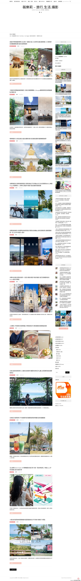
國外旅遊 (57, 362)
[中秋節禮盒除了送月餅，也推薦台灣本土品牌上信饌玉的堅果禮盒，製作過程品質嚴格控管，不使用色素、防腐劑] (63, 318)
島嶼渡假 (60, 1)
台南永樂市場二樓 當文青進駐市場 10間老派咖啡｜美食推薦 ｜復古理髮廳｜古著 (65, 283)
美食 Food (23, 1)
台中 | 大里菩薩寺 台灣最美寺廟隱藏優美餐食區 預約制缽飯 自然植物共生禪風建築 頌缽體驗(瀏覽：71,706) (63, 204)
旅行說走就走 (17, 1)
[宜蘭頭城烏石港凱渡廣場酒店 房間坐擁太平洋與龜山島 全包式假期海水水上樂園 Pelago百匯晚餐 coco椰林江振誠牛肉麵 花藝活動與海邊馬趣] (31, 204)
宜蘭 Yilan (12, 187)
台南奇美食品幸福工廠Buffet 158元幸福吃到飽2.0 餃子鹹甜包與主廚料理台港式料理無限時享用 (65, 269)
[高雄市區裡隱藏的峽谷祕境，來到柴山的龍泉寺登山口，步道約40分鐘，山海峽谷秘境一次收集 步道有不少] (58, 324)
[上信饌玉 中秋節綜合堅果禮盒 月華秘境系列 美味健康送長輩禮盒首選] (31, 344)
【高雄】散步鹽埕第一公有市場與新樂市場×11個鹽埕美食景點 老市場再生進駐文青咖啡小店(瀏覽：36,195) (63, 237)
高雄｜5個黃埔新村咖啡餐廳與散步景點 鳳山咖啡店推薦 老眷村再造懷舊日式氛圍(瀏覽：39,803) (63, 218)
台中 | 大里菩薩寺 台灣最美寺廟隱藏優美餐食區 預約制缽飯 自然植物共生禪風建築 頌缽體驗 (65, 278)
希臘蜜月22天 (49, 1)
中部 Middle (58, 356)
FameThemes (69, 577)
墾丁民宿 (58, 353)
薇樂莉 (18, 46)
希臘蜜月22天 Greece (59, 364)
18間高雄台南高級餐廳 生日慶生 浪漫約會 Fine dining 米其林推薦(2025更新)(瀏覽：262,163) (62, 200)
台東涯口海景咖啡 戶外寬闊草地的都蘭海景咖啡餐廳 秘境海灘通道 (27, 418)
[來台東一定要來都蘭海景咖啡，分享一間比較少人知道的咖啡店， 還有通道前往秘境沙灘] (63, 324)
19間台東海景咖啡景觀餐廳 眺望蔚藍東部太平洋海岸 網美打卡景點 (27, 519)
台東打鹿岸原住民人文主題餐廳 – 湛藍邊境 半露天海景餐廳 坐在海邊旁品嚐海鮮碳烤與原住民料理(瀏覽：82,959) (63, 209)
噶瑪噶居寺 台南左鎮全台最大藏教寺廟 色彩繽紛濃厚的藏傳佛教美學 (28, 138)
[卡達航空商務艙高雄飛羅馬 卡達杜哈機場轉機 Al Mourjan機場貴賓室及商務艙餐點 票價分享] (31, 110)
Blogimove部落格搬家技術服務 (75, 580)
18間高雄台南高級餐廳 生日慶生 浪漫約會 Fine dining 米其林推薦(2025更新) (65, 274)
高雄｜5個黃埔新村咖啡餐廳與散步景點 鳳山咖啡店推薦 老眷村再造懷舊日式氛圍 (65, 290)
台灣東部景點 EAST (59, 339)
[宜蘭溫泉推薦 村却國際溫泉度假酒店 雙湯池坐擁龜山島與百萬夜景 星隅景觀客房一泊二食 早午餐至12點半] (31, 251)
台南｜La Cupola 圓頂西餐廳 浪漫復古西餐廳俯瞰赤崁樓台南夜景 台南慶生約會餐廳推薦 (65, 295)
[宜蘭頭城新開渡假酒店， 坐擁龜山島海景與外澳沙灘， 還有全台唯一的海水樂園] (63, 313)
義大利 (55, 1)
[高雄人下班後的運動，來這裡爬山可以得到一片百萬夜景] (68, 313)
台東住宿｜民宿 (59, 351)
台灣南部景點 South (59, 337)
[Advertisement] (40, 24)
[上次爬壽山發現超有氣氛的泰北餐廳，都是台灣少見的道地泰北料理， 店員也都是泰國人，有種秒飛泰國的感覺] (68, 318)
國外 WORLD (42, 1)
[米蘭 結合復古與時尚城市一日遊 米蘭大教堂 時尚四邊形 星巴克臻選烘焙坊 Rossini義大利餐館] (31, 298)
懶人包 (35, 1)
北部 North (58, 358)
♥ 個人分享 (11, 328)
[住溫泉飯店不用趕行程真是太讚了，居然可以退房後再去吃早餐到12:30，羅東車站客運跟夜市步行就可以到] (58, 318)
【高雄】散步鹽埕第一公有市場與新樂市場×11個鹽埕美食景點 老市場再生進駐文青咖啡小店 (65, 306)
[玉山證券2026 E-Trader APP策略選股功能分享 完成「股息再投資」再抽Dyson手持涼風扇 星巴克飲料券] (31, 490)
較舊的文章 (13, 569)
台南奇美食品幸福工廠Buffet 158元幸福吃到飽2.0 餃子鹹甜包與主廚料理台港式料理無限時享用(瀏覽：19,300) (63, 257)
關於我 (11, 1)
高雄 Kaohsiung (12, 46)
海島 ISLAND (58, 366)
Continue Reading (17, 83)
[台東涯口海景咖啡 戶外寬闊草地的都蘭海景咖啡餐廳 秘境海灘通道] (31, 438)
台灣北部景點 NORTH (59, 343)
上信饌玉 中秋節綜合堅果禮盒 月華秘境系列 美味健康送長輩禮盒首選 (28, 326)
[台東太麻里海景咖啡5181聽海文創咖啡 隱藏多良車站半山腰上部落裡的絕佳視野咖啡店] (31, 391)
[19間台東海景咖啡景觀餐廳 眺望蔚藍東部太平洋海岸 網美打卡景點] (31, 540)
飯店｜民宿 (30, 1)
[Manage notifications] (78, 578)
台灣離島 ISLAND (58, 345)
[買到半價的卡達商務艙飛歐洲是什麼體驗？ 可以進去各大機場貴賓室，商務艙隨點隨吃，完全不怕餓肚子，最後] (58, 313)
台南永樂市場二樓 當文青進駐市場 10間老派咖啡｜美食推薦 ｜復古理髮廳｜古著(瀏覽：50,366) (63, 213)
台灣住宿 (57, 347)
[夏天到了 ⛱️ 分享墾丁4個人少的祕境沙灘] (68, 324)
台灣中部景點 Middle (59, 341)
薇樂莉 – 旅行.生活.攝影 (40, 7)
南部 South (58, 349)
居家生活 (57, 368)
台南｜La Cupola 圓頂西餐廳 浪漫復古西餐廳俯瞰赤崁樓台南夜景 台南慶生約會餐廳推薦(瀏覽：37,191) (63, 226)
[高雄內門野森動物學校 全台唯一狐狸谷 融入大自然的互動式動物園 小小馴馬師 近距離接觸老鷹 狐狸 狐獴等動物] (31, 62)
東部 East (11, 234)
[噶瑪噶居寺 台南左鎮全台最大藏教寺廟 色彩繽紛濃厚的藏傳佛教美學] (31, 157)
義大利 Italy (12, 94)
